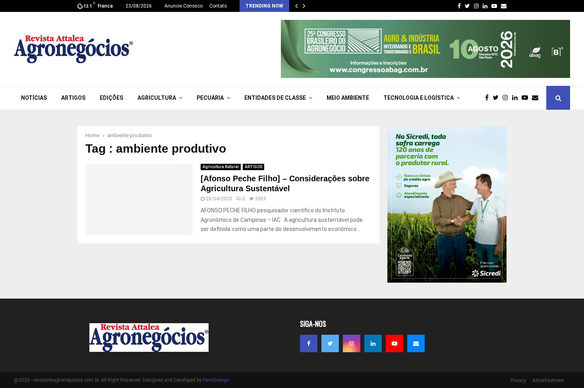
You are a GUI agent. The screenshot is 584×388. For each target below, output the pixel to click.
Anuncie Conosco (183, 6)
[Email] (537, 98)
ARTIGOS (73, 98)
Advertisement (548, 380)
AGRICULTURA (156, 98)
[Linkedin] (517, 98)
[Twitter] (498, 98)
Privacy (518, 380)
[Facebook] (489, 98)
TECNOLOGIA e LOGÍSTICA (418, 98)
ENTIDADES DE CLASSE (275, 98)
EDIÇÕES (111, 98)
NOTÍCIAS (34, 98)
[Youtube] (527, 98)
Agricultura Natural (221, 167)
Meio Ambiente (348, 98)
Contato (218, 6)
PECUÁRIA (210, 98)
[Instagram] (507, 98)
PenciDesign (216, 380)
